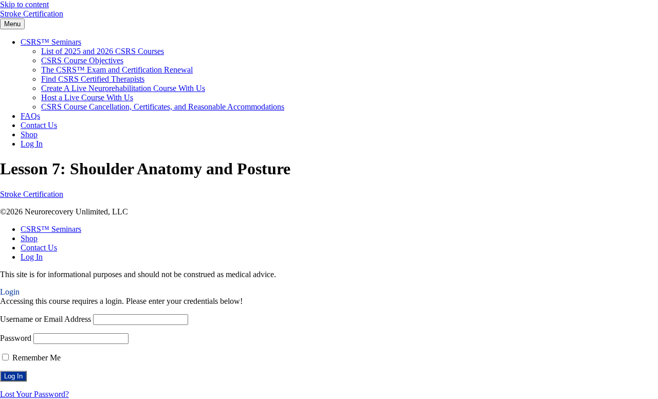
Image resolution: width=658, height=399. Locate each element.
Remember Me (35, 357)
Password (15, 338)
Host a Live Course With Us (87, 97)
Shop (29, 134)
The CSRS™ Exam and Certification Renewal (117, 69)
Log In (32, 143)
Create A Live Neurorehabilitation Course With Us (123, 88)
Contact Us (39, 125)
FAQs (30, 116)
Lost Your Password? (34, 394)
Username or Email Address (45, 319)
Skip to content (24, 4)
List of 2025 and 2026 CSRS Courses (102, 51)
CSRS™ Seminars (51, 42)
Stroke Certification (31, 13)
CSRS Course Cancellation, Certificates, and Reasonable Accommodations (162, 106)
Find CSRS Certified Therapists (92, 79)
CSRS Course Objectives (82, 60)
